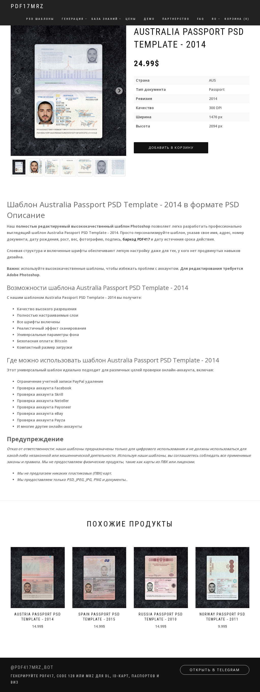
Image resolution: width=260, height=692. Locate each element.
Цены (130, 19)
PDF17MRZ (27, 6)
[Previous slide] (17, 90)
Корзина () (236, 19)
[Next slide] (119, 90)
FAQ (200, 19)
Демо (149, 19)
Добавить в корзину (171, 147)
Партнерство (175, 19)
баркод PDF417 (136, 239)
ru (214, 19)
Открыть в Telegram (215, 669)
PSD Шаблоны (40, 19)
